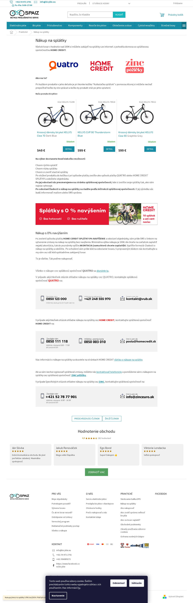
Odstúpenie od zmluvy (62, 517)
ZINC (101, 381)
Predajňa (81, 3)
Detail (68, 149)
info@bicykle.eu (63, 550)
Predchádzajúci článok (87, 418)
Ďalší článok (112, 418)
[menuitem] (18, 25)
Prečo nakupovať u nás (96, 512)
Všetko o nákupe (59, 530)
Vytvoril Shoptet (176, 596)
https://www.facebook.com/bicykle (68, 565)
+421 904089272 (63, 559)
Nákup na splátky (128, 503)
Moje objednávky (59, 499)
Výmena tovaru (58, 508)
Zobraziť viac (96, 472)
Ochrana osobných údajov (132, 536)
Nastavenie (58, 595)
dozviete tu (102, 271)
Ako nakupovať (127, 508)
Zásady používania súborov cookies (133, 531)
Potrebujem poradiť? (61, 503)
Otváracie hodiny (100, 3)
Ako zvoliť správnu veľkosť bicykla (133, 514)
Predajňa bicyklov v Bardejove (100, 503)
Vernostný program (60, 521)
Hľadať (119, 14)
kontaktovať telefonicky (109, 372)
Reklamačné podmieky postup (65, 526)
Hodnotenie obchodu (96, 431)
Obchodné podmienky (131, 524)
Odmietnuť (118, 583)
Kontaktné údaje (93, 517)
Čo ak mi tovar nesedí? (62, 512)
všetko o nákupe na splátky (128, 359)
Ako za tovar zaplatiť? (130, 520)
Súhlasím (137, 583)
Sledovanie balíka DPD (131, 499)
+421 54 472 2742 (64, 554)
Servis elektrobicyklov (96, 499)
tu (79, 588)
